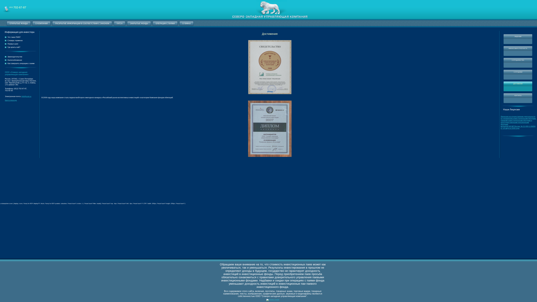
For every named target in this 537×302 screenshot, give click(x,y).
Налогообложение (15, 60)
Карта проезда (11, 100)
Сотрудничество (518, 60)
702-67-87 (17, 7)
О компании (41, 24)
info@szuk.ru (26, 96)
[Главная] (270, 19)
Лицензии (517, 36)
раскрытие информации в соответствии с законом (82, 24)
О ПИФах (186, 24)
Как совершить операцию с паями (21, 63)
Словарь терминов (15, 41)
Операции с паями (165, 24)
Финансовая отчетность (518, 48)
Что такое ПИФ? (14, 37)
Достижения (518, 84)
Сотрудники (518, 72)
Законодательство (15, 57)
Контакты (517, 95)
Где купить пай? (14, 47)
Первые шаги (13, 44)
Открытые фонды (19, 24)
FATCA (120, 24)
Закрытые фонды (139, 24)
